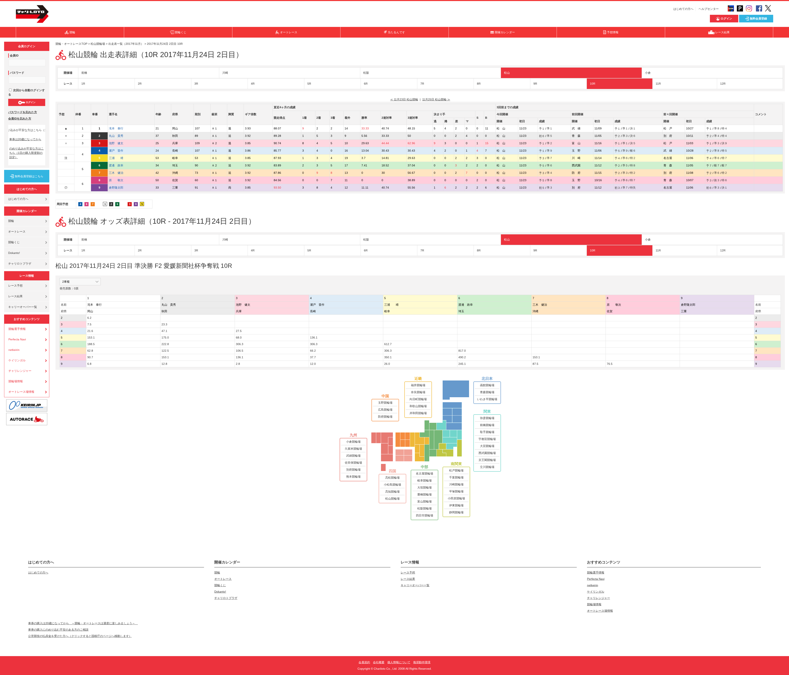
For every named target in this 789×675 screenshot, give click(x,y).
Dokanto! (14, 253)
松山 (507, 72)
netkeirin (14, 349)
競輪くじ (14, 242)
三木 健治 (119, 172)
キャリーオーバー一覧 (22, 307)
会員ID (14, 55)
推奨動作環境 (421, 662)
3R (196, 83)
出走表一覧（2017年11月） (126, 43)
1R (83, 83)
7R (422, 83)
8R (479, 83)
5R (309, 83)
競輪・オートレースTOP (71, 43)
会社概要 (378, 662)
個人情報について (398, 662)
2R (140, 83)
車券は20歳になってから (25, 139)
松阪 (366, 72)
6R (366, 83)
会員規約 (364, 662)
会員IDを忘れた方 (19, 118)
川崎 (225, 72)
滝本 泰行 (119, 128)
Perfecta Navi (17, 339)
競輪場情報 (15, 381)
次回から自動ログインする (26, 92)
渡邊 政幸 (119, 165)
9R (535, 83)
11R (658, 83)
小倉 (648, 72)
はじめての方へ (683, 8)
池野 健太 (119, 143)
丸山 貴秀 (119, 135)
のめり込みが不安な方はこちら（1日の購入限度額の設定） (26, 153)
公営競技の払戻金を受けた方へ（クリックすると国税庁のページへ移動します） (80, 636)
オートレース (16, 231)
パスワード (17, 72)
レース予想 (15, 285)
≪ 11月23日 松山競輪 (404, 99)
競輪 (11, 220)
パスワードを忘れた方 (22, 112)
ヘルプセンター (709, 8)
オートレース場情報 (21, 391)
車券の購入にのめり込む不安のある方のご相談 (58, 629)
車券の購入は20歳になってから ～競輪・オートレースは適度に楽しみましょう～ (83, 623)
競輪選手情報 (17, 329)
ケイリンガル (17, 360)
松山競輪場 (98, 43)
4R (253, 83)
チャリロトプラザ (19, 263)
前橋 (84, 72)
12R (723, 83)
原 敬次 (119, 180)
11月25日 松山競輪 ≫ (436, 99)
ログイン (30, 102)
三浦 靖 (119, 158)
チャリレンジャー (19, 370)
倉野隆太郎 (119, 187)
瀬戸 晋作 (119, 150)
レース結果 (15, 296)
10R (592, 83)
